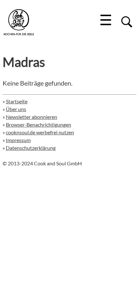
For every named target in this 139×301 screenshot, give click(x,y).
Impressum (18, 140)
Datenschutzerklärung (31, 148)
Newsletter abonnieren (31, 117)
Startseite (16, 101)
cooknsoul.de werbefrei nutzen (40, 132)
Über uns (16, 109)
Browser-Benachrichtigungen (38, 124)
